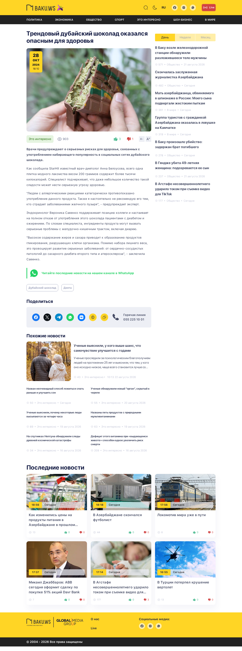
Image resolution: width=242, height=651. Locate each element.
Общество (94, 19)
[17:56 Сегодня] (185, 492)
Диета (68, 287)
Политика (34, 19)
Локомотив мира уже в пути (181, 515)
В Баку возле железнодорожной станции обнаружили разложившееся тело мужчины (181, 53)
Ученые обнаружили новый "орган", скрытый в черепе (120, 390)
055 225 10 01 (133, 319)
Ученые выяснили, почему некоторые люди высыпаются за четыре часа (53, 414)
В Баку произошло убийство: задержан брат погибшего (178, 144)
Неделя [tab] (185, 37)
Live (211, 7)
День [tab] (165, 37)
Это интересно (149, 19)
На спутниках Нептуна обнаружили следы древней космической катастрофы (53, 438)
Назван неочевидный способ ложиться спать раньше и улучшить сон (55, 390)
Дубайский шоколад (42, 287)
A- (141, 138)
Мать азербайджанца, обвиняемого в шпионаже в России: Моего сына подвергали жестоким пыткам (184, 98)
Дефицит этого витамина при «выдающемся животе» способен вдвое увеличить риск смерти (119, 440)
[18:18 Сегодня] (121, 492)
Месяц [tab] (205, 37)
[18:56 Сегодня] (56, 492)
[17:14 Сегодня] (121, 559)
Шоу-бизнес (182, 19)
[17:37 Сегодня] (56, 559)
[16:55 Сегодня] (185, 559)
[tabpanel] (185, 124)
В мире (210, 19)
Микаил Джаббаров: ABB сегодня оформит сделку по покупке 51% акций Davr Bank (54, 587)
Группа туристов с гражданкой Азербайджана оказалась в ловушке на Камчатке (185, 122)
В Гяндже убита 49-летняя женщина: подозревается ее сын (182, 165)
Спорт (119, 19)
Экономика (64, 19)
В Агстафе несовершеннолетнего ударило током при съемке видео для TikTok (182, 189)
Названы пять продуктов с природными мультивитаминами (116, 414)
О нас (95, 619)
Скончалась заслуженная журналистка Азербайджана (179, 74)
